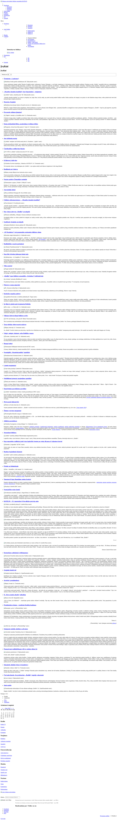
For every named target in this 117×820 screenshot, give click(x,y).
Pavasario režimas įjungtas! (13, 112)
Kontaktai (3, 732)
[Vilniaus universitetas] (8, 792)
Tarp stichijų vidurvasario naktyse (15, 324)
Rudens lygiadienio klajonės (13, 452)
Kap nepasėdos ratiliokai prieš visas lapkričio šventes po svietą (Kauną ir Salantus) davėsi (33, 441)
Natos (2, 784)
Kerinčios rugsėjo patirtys (12, 294)
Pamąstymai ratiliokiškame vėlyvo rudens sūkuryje (20, 649)
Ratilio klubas (4, 781)
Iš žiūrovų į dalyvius (10, 160)
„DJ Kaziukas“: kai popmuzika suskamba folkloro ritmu (22, 232)
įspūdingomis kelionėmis (46, 426)
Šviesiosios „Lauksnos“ (11, 78)
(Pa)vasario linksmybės (11, 402)
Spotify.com (4, 772)
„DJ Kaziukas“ (42, 239)
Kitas (5, 700)
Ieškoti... (3, 797)
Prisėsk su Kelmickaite (11, 466)
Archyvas (3, 746)
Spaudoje (3, 744)
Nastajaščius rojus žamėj (12, 489)
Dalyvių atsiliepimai (6, 758)
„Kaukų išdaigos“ (56, 429)
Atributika (3, 730)
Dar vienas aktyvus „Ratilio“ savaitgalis (17, 212)
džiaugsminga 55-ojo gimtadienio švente (96, 426)
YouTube (6, 811)
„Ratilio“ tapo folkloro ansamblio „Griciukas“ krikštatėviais (23, 276)
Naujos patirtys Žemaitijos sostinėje (15, 179)
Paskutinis (6, 702)
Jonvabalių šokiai (9, 190)
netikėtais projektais (34, 426)
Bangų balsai (8, 343)
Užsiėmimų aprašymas (6, 755)
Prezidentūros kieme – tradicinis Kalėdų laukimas (20, 605)
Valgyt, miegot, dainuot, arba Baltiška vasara (19, 333)
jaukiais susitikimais (59, 426)
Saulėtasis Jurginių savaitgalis (13, 222)
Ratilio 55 (3, 724)
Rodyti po (4, 74)
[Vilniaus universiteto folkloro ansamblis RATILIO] (14, 1)
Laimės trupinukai (10, 365)
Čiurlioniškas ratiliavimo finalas (14, 149)
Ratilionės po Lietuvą (11, 169)
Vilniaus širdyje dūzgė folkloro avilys (16, 315)
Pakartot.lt (3, 767)
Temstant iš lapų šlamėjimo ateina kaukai (17, 479)
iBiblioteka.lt (4, 775)
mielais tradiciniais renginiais (72, 426)
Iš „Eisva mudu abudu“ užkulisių (15, 595)
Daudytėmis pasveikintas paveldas (15, 389)
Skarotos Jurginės (10, 102)
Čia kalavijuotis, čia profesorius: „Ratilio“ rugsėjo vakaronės (24, 675)
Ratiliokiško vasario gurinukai (14, 244)
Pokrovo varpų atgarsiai (12, 285)
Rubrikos (3, 738)
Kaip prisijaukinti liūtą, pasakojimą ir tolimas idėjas (21, 124)
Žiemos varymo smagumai (12, 411)
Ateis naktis (7, 685)
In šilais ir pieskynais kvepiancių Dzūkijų (17, 304)
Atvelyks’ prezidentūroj (11, 580)
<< (2, 708)
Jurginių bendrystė (10, 570)
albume (114, 623)
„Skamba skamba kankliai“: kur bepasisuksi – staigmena (23, 92)
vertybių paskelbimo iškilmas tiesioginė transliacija (99, 397)
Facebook (6, 809)
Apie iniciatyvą (4, 753)
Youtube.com (4, 769)
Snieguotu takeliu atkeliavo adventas (16, 629)
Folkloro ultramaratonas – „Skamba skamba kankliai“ (22, 200)
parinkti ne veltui (20, 476)
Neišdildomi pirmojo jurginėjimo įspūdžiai (17, 378)
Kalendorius (4, 786)
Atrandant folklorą (10, 432)
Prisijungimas (4, 789)
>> (13, 708)
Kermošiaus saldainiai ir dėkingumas (16, 553)
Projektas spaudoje (5, 761)
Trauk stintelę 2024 (81, 407)
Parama (2, 727)
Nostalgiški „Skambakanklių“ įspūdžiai (17, 352)
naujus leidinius (20, 428)
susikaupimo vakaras (94, 429)
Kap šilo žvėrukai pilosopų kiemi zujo (16, 254)
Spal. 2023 (8, 708)
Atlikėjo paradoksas (10, 421)
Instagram (6, 810)
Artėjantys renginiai (6, 741)
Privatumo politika (104, 816)
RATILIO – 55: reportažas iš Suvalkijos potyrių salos (21, 501)
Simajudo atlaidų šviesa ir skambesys (16, 665)
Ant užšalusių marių (10, 138)
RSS (5, 813)
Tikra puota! (8, 266)
